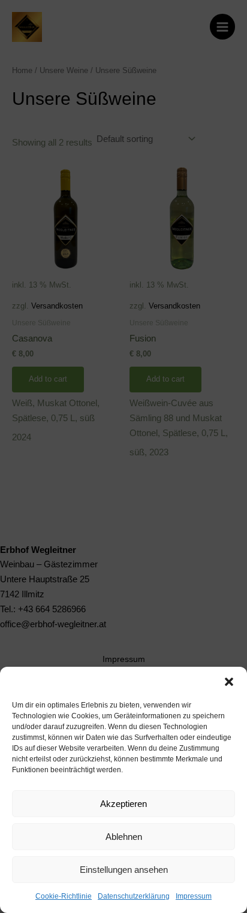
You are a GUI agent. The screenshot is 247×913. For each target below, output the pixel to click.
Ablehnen (124, 837)
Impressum (194, 896)
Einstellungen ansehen (124, 869)
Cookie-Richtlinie (63, 896)
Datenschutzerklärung (134, 896)
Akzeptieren (123, 804)
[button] (229, 682)
